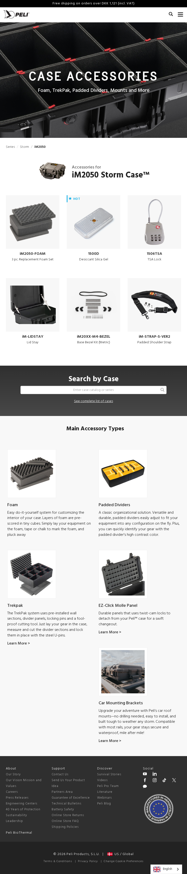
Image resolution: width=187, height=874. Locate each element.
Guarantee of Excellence (71, 797)
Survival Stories (109, 774)
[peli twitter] (174, 781)
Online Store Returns (68, 815)
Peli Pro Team (108, 786)
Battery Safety (63, 809)
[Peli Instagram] (155, 781)
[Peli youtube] (145, 774)
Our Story (13, 774)
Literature (104, 792)
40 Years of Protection (23, 809)
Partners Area (62, 792)
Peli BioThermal (19, 833)
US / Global (123, 854)
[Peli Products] (145, 781)
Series (10, 147)
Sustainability (16, 815)
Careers (12, 792)
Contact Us (60, 774)
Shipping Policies (65, 827)
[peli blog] (145, 787)
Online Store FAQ (65, 821)
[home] (16, 14)
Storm (24, 147)
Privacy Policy (88, 861)
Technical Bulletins (66, 803)
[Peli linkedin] (155, 774)
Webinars (104, 797)
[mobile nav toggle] (180, 13)
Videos (102, 780)
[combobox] (166, 869)
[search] (171, 14)
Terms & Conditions (58, 861)
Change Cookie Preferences (123, 861)
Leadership (14, 821)
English (167, 869)
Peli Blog (104, 803)
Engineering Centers (21, 803)
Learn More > (18, 643)
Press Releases (17, 797)
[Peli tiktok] (164, 781)
